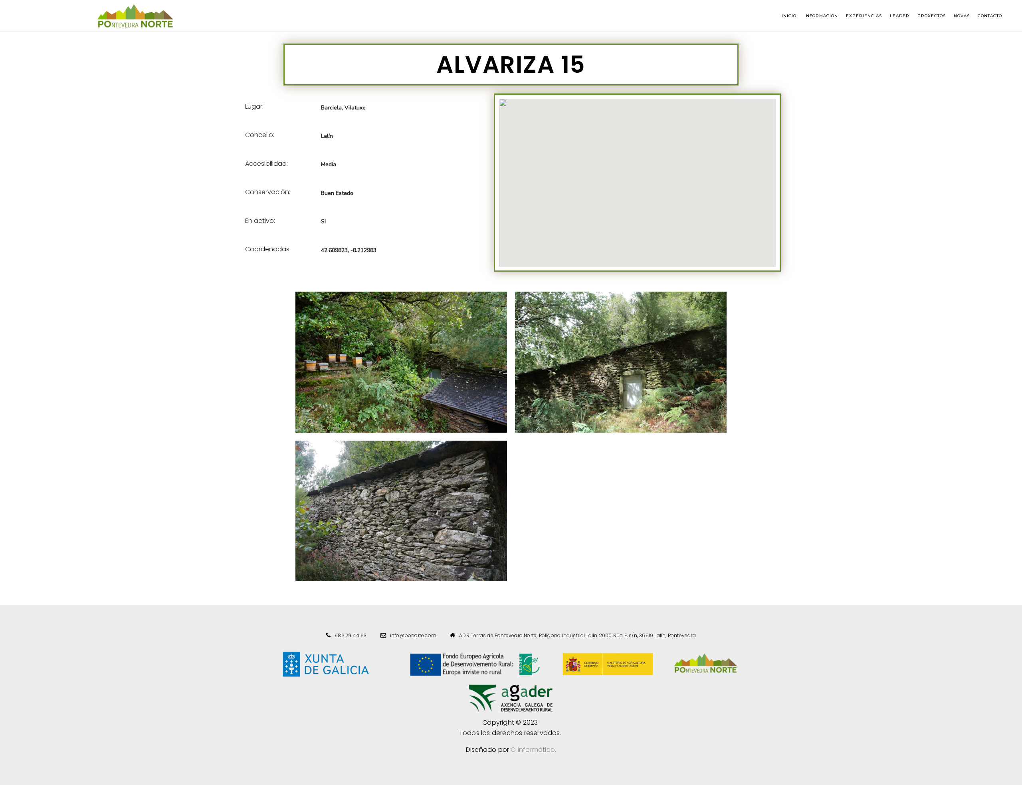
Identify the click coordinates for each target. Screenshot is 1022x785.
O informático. (533, 749)
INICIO (789, 15)
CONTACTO (990, 15)
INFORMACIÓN (821, 15)
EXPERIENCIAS (864, 15)
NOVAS (962, 15)
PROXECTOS (931, 15)
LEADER (899, 15)
